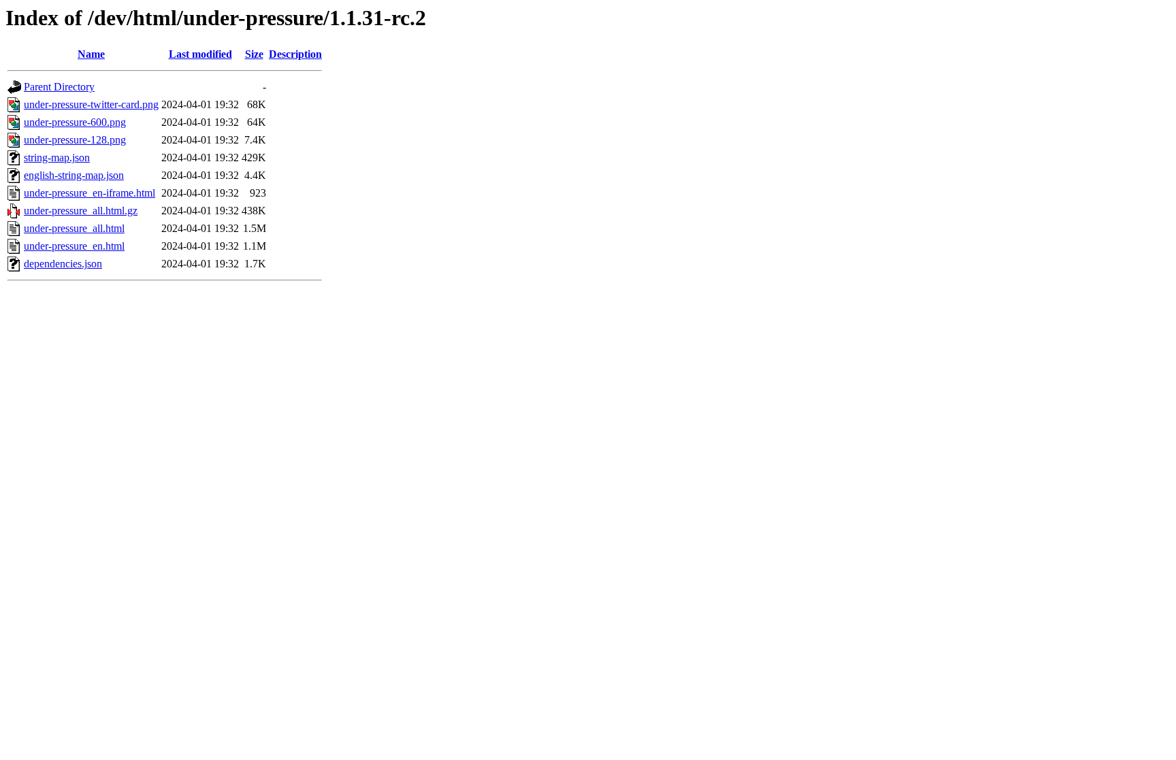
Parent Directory (59, 87)
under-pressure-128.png (75, 140)
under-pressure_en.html (74, 246)
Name (91, 54)
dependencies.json (63, 263)
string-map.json (57, 157)
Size (254, 54)
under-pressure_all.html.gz (80, 210)
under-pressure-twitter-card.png (91, 104)
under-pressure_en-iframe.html (89, 193)
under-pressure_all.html (74, 228)
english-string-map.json (74, 175)
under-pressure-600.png (75, 122)
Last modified (200, 54)
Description (295, 54)
